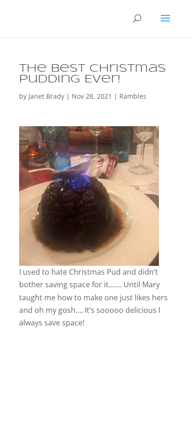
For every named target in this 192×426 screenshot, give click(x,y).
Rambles (132, 96)
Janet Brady (46, 96)
